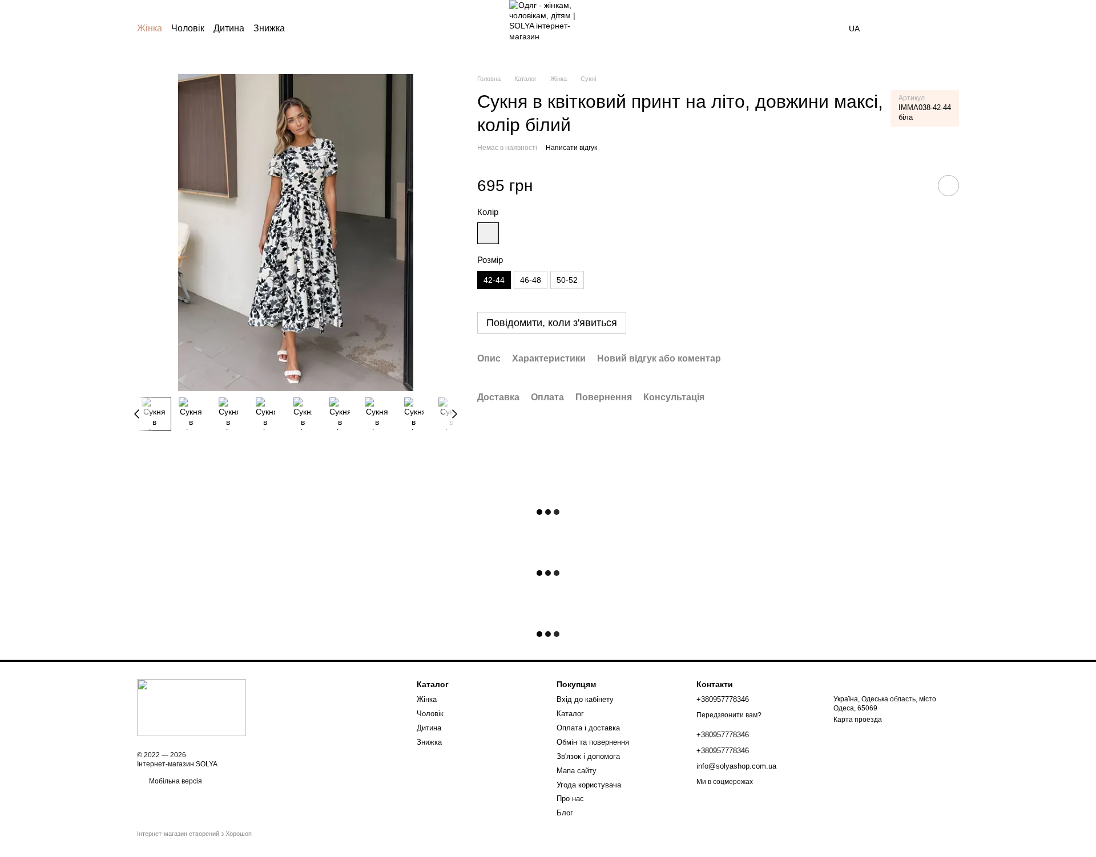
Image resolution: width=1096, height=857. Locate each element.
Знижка (269, 28)
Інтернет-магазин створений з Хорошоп (194, 833)
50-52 (567, 280)
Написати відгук (571, 148)
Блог (565, 813)
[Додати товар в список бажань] (948, 185)
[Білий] (488, 233)
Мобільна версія (174, 781)
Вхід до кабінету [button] (585, 699)
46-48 (530, 280)
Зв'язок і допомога (588, 756)
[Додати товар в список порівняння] (916, 185)
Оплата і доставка (588, 728)
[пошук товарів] (828, 28)
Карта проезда (857, 720)
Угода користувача (589, 785)
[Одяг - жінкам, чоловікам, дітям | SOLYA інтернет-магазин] (191, 707)
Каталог (570, 713)
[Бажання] (890, 28)
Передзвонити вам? (728, 715)
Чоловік (187, 28)
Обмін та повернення (593, 742)
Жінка (149, 28)
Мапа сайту (577, 770)
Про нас (570, 798)
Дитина (228, 28)
